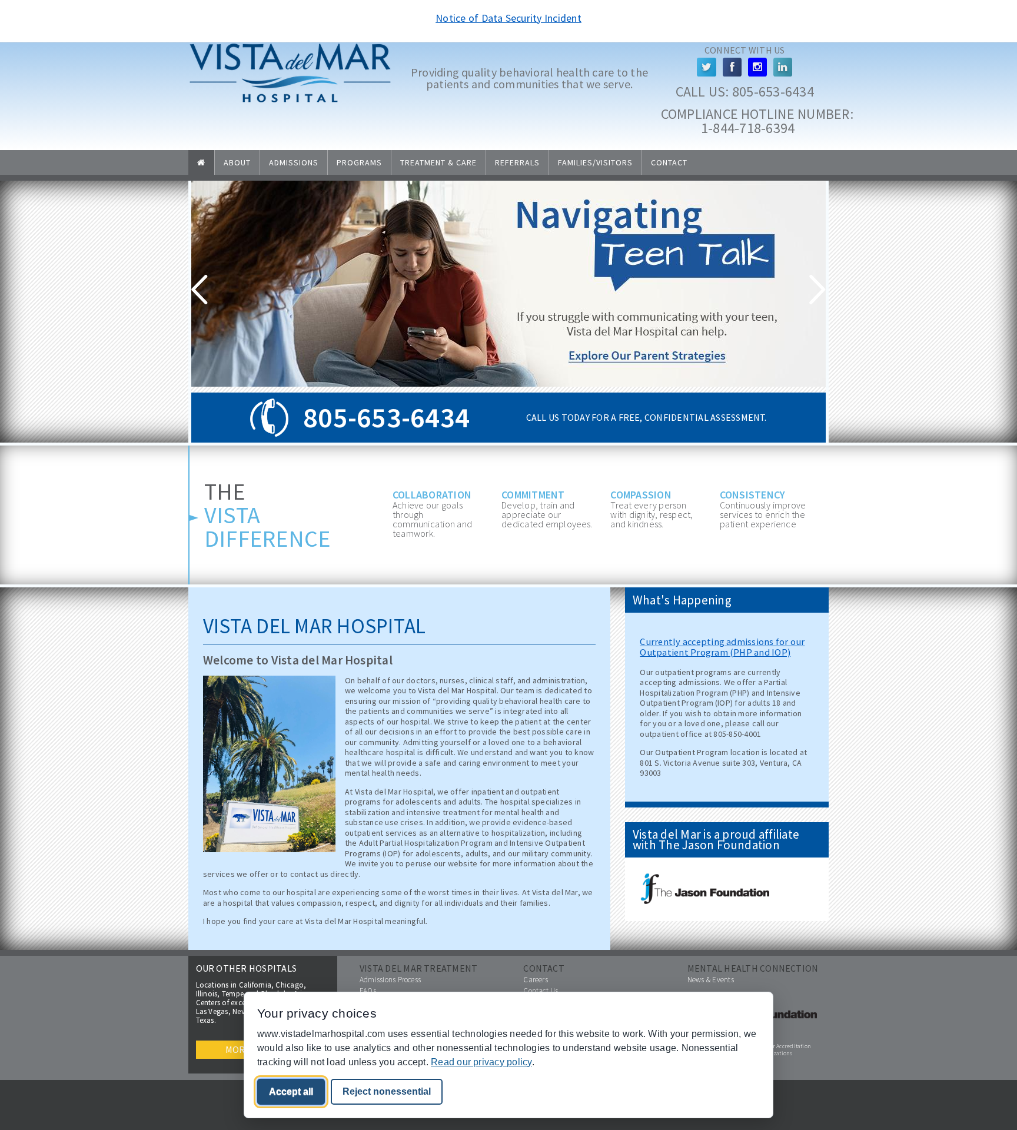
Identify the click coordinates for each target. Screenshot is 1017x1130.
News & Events (710, 980)
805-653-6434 (773, 91)
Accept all (291, 1091)
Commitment (532, 494)
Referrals (517, 162)
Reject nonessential (387, 1091)
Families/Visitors (595, 162)
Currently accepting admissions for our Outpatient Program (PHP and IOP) (722, 647)
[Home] (290, 101)
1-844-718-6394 (746, 128)
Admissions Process (390, 980)
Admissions (293, 162)
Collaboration (432, 494)
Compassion (640, 494)
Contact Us (540, 991)
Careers (535, 980)
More (238, 1049)
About (237, 162)
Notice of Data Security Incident (508, 18)
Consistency (753, 494)
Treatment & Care (438, 162)
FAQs (368, 991)
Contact (669, 162)
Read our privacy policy (481, 1062)
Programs (359, 162)
